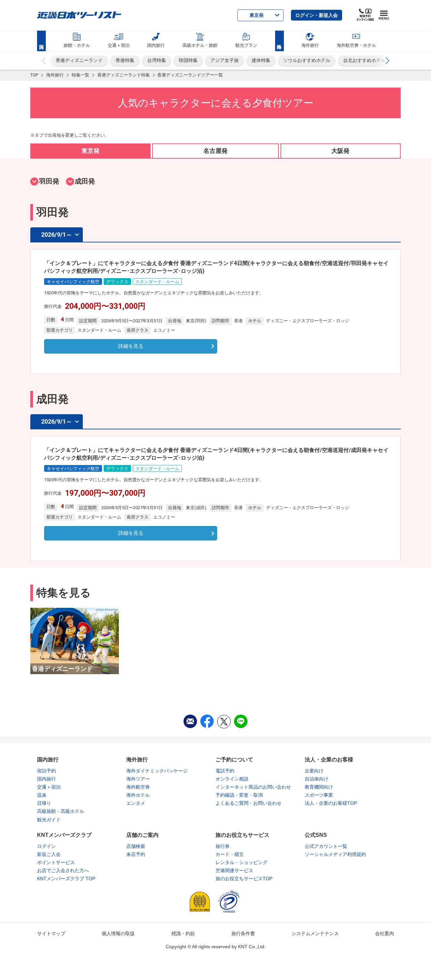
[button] (316, 15)
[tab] (90, 150)
